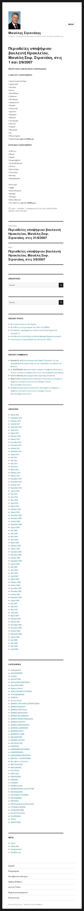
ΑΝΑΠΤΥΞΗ (16, 679)
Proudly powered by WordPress (33, 904)
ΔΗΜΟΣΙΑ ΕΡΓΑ (17, 731)
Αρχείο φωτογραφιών (18, 892)
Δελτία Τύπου (41, 208)
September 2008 (16, 561)
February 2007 (16, 618)
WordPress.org (16, 852)
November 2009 (16, 518)
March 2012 (15, 433)
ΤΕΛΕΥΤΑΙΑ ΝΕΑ (21, 211)
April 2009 (14, 539)
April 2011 (14, 466)
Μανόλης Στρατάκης (24, 33)
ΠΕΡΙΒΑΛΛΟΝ (16, 786)
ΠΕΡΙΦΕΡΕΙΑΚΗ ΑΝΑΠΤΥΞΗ (22, 789)
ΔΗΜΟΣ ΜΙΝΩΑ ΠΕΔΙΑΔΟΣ (22, 719)
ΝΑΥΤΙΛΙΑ (15, 770)
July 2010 (14, 494)
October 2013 (15, 424)
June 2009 (14, 533)
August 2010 (15, 491)
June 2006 (14, 643)
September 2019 (16, 418)
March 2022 (15, 415)
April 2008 (14, 576)
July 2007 (14, 603)
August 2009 (15, 527)
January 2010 (15, 512)
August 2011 (15, 454)
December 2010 (16, 479)
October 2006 (15, 631)
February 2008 (16, 582)
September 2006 (16, 634)
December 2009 (16, 515)
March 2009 (15, 542)
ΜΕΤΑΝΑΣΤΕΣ (17, 764)
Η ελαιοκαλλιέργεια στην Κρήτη (23, 324)
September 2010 (16, 488)
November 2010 (16, 482)
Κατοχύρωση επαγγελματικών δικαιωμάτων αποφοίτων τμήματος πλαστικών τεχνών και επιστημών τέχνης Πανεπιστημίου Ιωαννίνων (36, 381)
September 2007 (16, 597)
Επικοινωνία (13, 897)
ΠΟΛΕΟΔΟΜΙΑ (17, 792)
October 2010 (15, 485)
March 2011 (15, 469)
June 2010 (14, 497)
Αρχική (11, 865)
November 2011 (16, 445)
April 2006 (14, 649)
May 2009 (14, 536)
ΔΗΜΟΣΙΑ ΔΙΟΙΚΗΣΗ (19, 728)
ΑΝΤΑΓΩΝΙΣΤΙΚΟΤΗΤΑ (20, 682)
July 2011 (14, 457)
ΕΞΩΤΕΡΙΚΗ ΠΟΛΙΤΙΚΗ (20, 749)
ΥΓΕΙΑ (13, 819)
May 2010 (14, 500)
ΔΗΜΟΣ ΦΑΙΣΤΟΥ (18, 722)
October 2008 (15, 558)
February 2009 (16, 545)
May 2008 (14, 573)
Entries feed (15, 846)
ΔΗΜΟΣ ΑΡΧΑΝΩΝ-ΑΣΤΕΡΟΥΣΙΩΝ (25, 703)
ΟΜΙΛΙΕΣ (11, 211)
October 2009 (15, 521)
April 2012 (14, 430)
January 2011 (15, 475)
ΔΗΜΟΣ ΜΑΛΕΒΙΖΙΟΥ (20, 716)
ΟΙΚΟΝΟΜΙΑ (16, 776)
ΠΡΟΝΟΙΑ (15, 801)
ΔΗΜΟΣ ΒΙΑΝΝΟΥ (18, 706)
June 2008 (14, 570)
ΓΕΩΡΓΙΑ (14, 697)
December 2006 (16, 625)
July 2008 (14, 567)
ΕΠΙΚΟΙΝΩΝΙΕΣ (17, 752)
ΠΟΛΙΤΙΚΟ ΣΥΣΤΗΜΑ (20, 795)
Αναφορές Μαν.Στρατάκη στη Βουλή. (40, 375)
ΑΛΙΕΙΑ (14, 676)
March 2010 (15, 506)
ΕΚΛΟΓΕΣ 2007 (52, 208)
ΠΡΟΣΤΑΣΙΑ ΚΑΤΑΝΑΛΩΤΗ (22, 804)
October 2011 (15, 448)
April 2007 (14, 612)
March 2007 (15, 615)
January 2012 (15, 439)
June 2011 (14, 460)
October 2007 (15, 594)
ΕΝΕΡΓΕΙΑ (15, 746)
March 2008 (15, 579)
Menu (71, 24)
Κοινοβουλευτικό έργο (19, 761)
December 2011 (16, 442)
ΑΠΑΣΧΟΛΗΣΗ (17, 685)
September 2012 (16, 427)
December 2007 (16, 588)
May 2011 (14, 463)
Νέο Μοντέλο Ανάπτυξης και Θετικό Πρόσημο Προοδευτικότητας (36, 336)
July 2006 (14, 640)
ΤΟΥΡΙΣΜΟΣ (16, 816)
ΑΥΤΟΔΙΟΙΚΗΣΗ (17, 694)
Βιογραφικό (13, 871)
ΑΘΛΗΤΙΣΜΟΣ (17, 673)
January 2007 (15, 622)
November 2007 (16, 591)
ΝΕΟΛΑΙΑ (15, 773)
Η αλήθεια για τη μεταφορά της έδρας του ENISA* (30, 327)
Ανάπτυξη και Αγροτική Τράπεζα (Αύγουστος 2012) (31, 339)
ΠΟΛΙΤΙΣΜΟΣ (16, 798)
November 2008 (16, 555)
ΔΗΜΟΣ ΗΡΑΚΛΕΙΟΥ (19, 712)
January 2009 (15, 548)
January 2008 (15, 585)
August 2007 (15, 600)
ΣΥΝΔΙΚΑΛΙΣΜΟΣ (18, 807)
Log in (13, 843)
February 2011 (16, 472)
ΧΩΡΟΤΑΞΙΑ (16, 822)
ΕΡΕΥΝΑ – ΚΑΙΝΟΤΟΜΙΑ (21, 758)
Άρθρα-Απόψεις (17, 688)
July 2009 (14, 530)
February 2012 (16, 436)
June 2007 (14, 606)
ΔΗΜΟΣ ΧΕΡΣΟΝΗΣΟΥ (20, 725)
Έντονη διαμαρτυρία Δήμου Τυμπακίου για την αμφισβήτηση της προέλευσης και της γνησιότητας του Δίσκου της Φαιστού (36, 363)
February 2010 (16, 509)
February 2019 (16, 421)
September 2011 (16, 451)
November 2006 (16, 628)
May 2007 (14, 609)
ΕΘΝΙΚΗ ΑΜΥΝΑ (18, 740)
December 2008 (16, 552)
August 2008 (15, 564)
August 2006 (15, 637)
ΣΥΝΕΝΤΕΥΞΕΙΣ (17, 810)
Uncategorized (30, 208)
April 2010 (14, 503)
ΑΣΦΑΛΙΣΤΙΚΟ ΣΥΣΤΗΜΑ (21, 691)
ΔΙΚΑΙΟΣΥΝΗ (16, 737)
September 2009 (16, 524)
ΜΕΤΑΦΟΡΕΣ (16, 767)
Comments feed (16, 849)
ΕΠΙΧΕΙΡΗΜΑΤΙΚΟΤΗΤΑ (21, 755)
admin (13, 208)
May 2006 (14, 646)
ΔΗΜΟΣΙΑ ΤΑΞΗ (17, 734)
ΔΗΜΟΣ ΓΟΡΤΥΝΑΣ (19, 709)
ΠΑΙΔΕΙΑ (14, 782)
